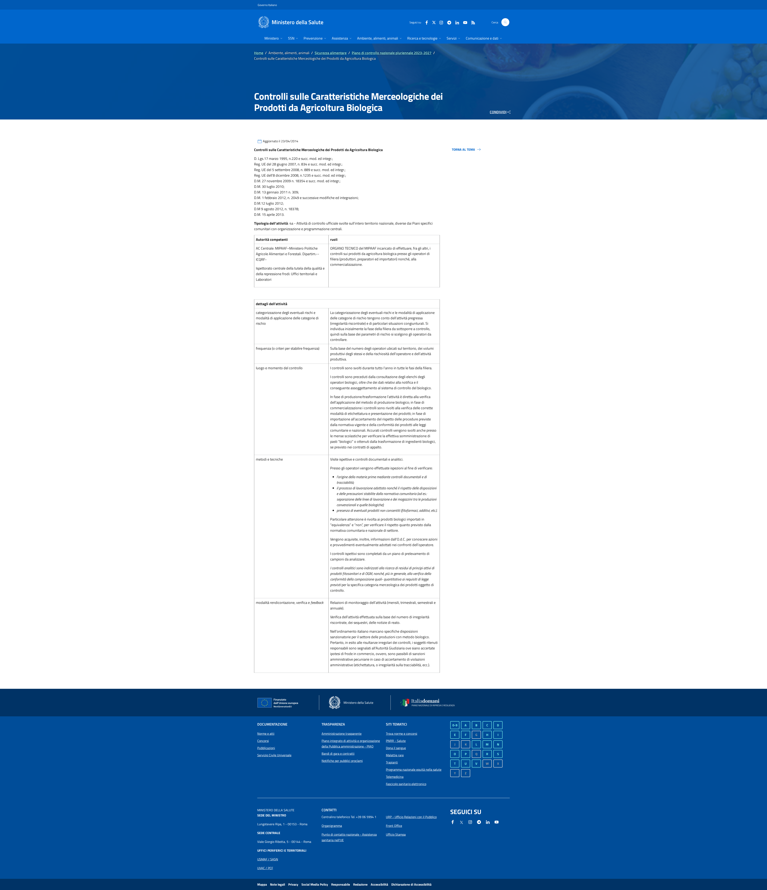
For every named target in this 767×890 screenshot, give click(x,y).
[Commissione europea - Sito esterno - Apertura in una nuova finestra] (278, 703)
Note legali (277, 884)
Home (258, 53)
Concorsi (263, 740)
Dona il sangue (396, 748)
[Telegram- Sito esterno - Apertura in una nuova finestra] (448, 22)
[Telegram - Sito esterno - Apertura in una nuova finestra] (479, 821)
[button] (505, 22)
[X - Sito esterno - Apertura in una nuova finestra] (434, 22)
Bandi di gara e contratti (338, 753)
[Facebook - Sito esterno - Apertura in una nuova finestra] (425, 22)
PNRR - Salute (396, 740)
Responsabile (340, 884)
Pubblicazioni (266, 748)
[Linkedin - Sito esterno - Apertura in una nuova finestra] (456, 22)
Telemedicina (394, 776)
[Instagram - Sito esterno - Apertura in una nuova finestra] (440, 22)
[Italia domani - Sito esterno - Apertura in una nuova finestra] (430, 703)
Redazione (360, 884)
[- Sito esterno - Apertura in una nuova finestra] (496, 821)
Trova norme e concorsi (401, 733)
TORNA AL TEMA (463, 149)
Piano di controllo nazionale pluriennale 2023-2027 (391, 53)
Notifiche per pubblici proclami (342, 760)
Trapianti (392, 762)
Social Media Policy (314, 884)
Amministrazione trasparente (342, 733)
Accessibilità (379, 884)
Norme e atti (265, 733)
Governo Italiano (267, 5)
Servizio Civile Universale (274, 755)
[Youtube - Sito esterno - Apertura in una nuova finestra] (464, 22)
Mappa (262, 884)
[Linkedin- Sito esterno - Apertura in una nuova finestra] (487, 821)
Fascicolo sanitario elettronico (406, 783)
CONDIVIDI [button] (498, 112)
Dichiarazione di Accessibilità (411, 884)
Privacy (293, 884)
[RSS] (472, 22)
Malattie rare (395, 755)
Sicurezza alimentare (331, 53)
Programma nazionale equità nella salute (413, 769)
